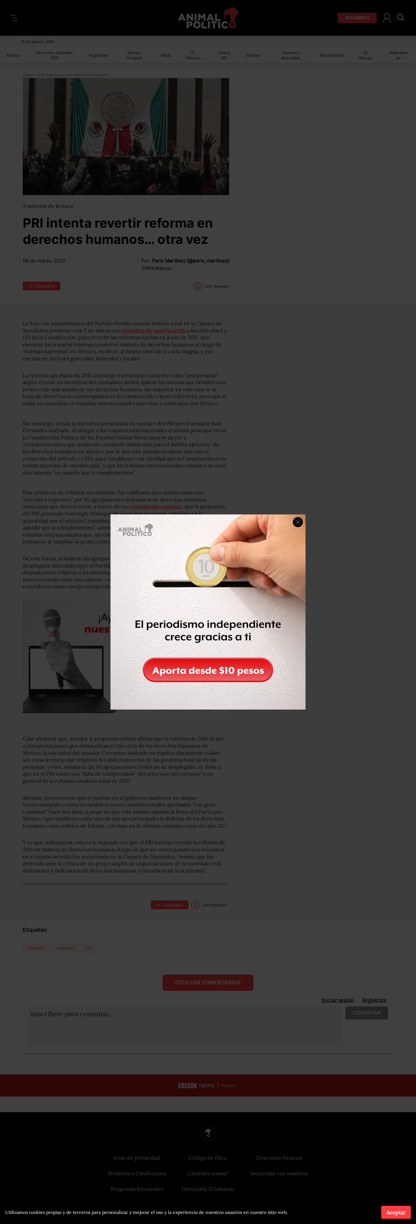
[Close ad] (298, 522)
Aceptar (396, 1212)
